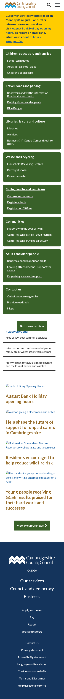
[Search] (49, 5)
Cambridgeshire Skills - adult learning (29, 234)
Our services (32, 580)
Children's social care (20, 72)
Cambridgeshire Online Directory (27, 240)
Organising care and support (24, 276)
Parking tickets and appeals (24, 102)
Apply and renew (32, 610)
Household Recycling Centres (25, 163)
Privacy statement (32, 650)
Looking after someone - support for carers (29, 268)
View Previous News (30, 525)
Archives (12, 134)
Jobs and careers (32, 631)
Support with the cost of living (25, 228)
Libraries (12, 128)
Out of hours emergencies (22, 296)
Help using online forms (32, 685)
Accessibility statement (32, 657)
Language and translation (32, 664)
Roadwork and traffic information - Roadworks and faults (28, 94)
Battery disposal (17, 170)
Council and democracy (32, 588)
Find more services (32, 326)
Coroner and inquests (20, 196)
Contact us (32, 642)
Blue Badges (14, 108)
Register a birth (16, 202)
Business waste (16, 176)
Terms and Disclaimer (32, 678)
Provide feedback (18, 302)
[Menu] (57, 5)
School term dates (18, 60)
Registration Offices (19, 208)
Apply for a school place (21, 66)
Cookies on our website (32, 671)
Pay (32, 617)
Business (32, 596)
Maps (10, 308)
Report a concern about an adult (26, 260)
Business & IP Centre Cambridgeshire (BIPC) (30, 142)
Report (32, 624)
